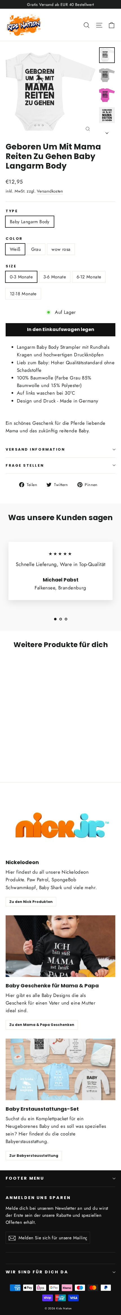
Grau (36, 249)
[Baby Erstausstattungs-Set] (60, 1069)
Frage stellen (25, 465)
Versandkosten (50, 191)
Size (11, 266)
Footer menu (25, 1178)
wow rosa (60, 249)
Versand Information (35, 449)
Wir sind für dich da (37, 1272)
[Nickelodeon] (60, 823)
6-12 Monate (89, 277)
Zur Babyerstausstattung (33, 1155)
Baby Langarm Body (30, 221)
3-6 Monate (54, 277)
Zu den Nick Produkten (31, 901)
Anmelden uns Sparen (38, 1197)
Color (14, 238)
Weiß (15, 249)
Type (12, 211)
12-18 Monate (23, 293)
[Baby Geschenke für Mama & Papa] (60, 946)
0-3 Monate (21, 277)
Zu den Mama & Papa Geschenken (41, 1024)
